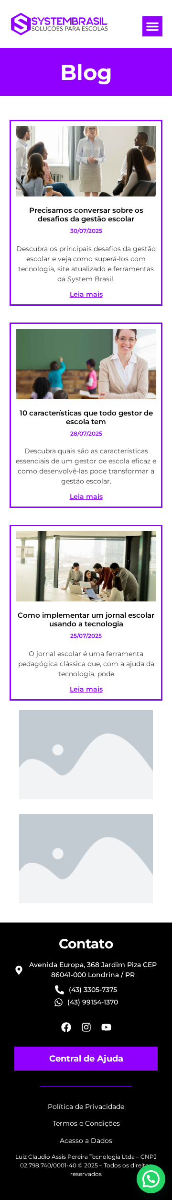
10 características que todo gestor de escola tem (86, 417)
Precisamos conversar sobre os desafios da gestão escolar (86, 214)
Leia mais (86, 294)
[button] (152, 26)
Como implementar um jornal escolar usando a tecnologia (86, 619)
